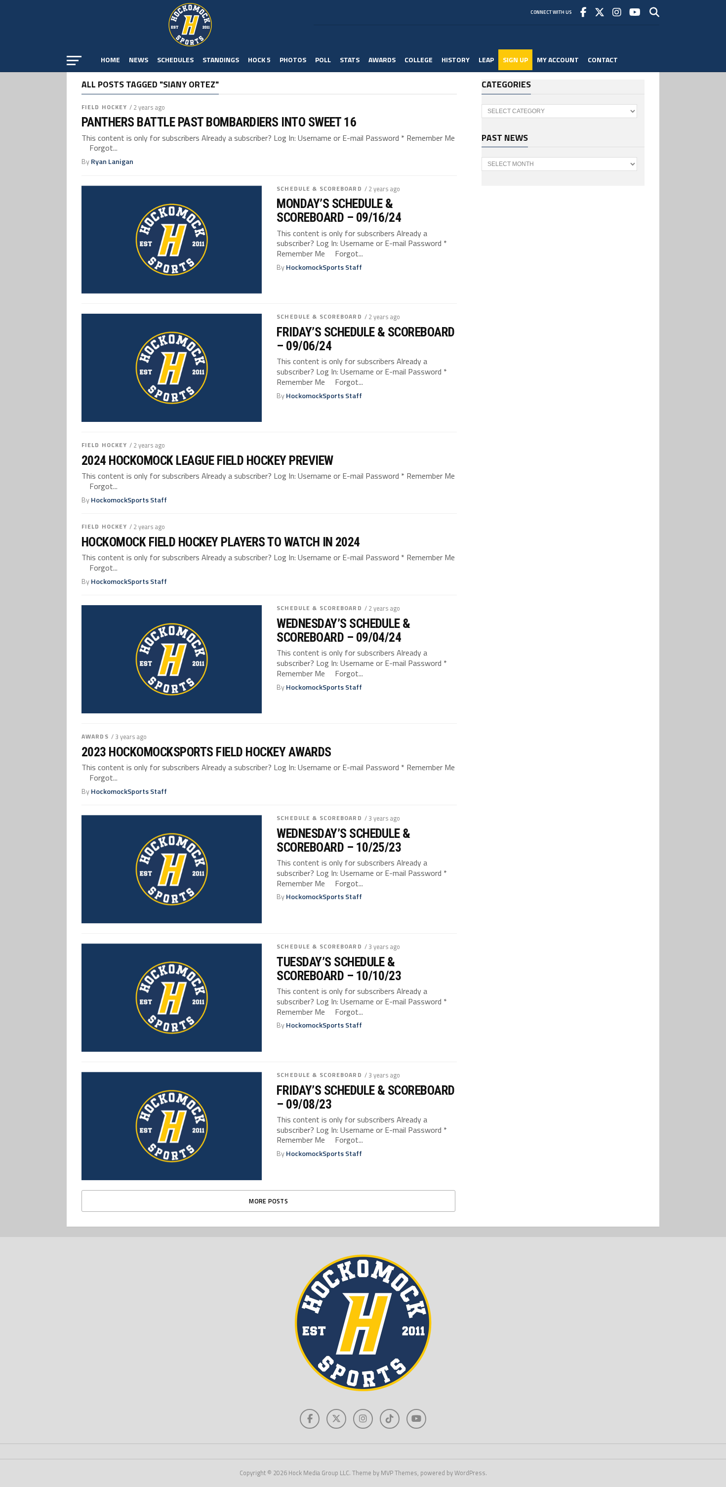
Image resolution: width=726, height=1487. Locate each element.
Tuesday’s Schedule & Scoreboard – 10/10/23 (339, 969)
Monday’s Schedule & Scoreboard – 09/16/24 (339, 210)
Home (110, 59)
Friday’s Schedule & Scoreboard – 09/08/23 (366, 1097)
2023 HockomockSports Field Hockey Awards (206, 752)
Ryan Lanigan (112, 161)
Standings (220, 59)
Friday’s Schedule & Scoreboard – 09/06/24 (366, 339)
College (418, 59)
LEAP (486, 59)
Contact (603, 59)
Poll (323, 59)
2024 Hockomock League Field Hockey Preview (207, 460)
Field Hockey (104, 107)
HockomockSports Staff (324, 267)
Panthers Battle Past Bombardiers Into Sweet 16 (218, 122)
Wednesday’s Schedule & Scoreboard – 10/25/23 (343, 840)
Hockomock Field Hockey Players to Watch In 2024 (220, 542)
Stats (350, 59)
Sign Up (515, 59)
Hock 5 (259, 59)
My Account (558, 59)
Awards (382, 59)
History (456, 59)
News (138, 59)
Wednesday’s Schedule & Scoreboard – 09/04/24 (343, 630)
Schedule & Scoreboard (319, 188)
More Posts (268, 1201)
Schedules (175, 59)
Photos (293, 59)
